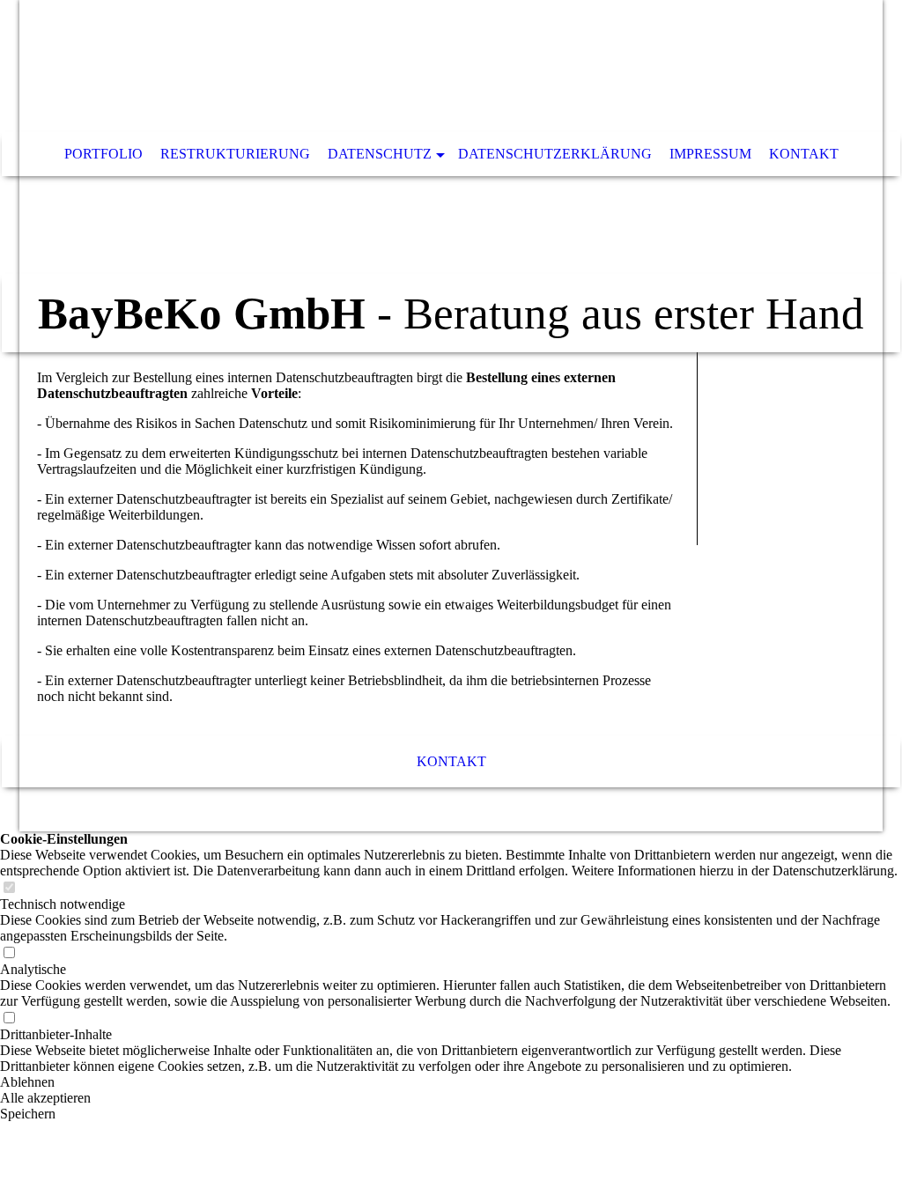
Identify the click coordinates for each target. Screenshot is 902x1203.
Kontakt (804, 153)
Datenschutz (380, 153)
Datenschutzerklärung (555, 153)
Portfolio (103, 153)
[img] (398, 66)
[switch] (9, 888)
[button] (451, 1082)
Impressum (710, 153)
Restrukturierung (235, 153)
